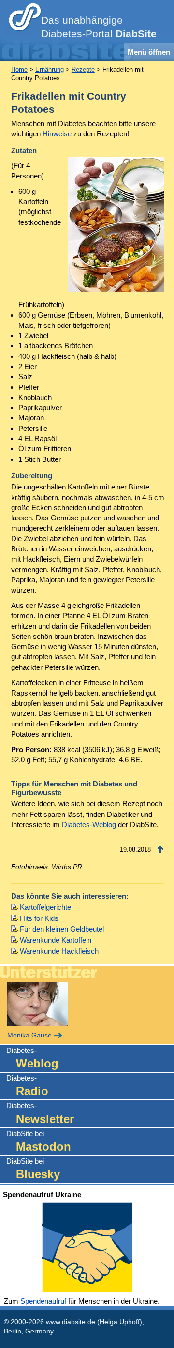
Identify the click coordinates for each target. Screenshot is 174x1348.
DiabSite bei (38, 1141)
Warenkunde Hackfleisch (59, 951)
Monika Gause (29, 1035)
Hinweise (57, 134)
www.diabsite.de (70, 1322)
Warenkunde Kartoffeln (55, 940)
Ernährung (49, 69)
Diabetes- (32, 1058)
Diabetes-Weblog (89, 824)
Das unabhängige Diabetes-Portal (99, 27)
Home (19, 69)
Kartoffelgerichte (45, 907)
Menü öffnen (149, 52)
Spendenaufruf (43, 1301)
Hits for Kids (39, 918)
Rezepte (83, 69)
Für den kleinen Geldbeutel (62, 929)
